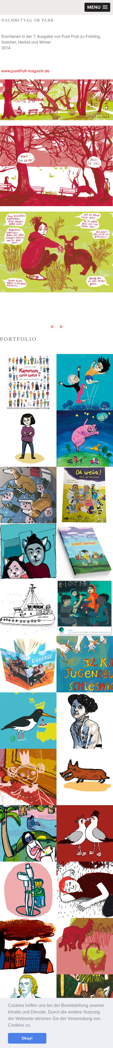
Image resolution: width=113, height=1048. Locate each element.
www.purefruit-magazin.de (25, 70)
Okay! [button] (27, 1038)
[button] (33, 1025)
